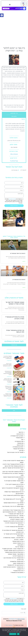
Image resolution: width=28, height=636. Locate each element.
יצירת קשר (21, 432)
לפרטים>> (9, 360)
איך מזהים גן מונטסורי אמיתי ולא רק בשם (14, 466)
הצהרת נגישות (20, 445)
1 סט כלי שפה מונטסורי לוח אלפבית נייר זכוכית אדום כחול (7, 365)
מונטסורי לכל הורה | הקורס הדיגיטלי (15, 452)
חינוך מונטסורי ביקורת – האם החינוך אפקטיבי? (12, 548)
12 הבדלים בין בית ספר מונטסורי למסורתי (13, 550)
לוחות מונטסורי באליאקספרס (16, 561)
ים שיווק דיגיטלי (9, 625)
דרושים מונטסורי (19, 437)
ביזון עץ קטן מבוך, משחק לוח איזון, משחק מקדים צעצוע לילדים (7, 373)
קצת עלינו (21, 450)
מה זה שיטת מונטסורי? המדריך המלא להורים (13, 510)
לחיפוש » (23, 261)
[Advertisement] (14, 31)
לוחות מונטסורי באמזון (18, 563)
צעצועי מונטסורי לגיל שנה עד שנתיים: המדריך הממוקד (15, 303)
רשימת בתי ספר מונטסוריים (17, 253)
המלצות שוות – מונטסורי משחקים (15, 554)
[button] (2, 15)
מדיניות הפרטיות (12, 198)
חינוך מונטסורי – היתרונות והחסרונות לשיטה (13, 567)
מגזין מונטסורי (20, 443)
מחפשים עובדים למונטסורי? (17, 572)
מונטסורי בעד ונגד (19, 546)
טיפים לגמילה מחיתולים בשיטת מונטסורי (14, 552)
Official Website (14, 154)
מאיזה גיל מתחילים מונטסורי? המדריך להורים (14, 317)
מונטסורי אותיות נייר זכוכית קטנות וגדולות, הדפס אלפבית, (7, 357)
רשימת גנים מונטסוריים (19, 279)
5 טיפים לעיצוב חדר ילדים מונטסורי (15, 565)
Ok (18, 634)
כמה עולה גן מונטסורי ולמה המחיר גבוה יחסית (13, 471)
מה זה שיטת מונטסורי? (18, 570)
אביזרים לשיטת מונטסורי (17, 541)
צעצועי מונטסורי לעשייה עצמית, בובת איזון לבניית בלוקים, (7, 395)
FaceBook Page (14, 160)
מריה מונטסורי (20, 569)
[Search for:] (14, 612)
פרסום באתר (20, 545)
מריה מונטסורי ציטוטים (18, 543)
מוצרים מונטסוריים (19, 441)
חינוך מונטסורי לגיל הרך (18, 556)
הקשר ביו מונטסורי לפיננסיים (16, 519)
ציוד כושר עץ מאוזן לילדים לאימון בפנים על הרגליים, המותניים (7, 380)
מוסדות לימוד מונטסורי (18, 448)
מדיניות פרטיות (20, 434)
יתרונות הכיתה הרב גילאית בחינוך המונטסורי (13, 521)
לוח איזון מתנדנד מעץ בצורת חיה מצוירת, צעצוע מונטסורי (8, 388)
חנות (22, 439)
